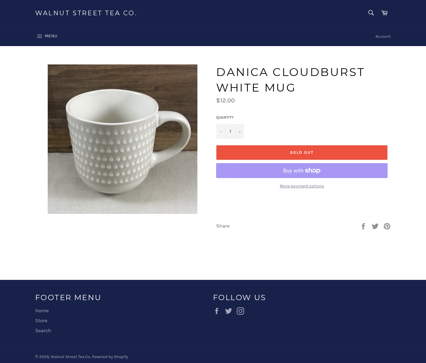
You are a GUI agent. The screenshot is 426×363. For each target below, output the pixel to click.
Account (383, 36)
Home (42, 311)
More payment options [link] (302, 186)
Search (43, 330)
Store (41, 320)
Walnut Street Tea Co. (86, 13)
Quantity (225, 117)
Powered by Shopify (110, 356)
